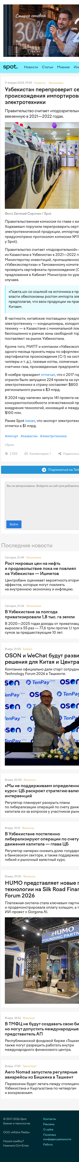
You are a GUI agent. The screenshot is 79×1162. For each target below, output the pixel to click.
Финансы (30, 779)
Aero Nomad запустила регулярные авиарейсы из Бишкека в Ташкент (41, 1074)
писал (30, 421)
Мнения (63, 67)
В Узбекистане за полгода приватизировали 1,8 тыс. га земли (40, 614)
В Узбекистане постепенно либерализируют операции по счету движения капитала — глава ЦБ (42, 839)
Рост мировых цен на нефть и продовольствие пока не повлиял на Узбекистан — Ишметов (40, 568)
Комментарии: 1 (40, 454)
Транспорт (29, 1066)
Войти (14, 524)
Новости (31, 67)
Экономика (33, 557)
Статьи (47, 67)
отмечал (48, 375)
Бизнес (27, 649)
